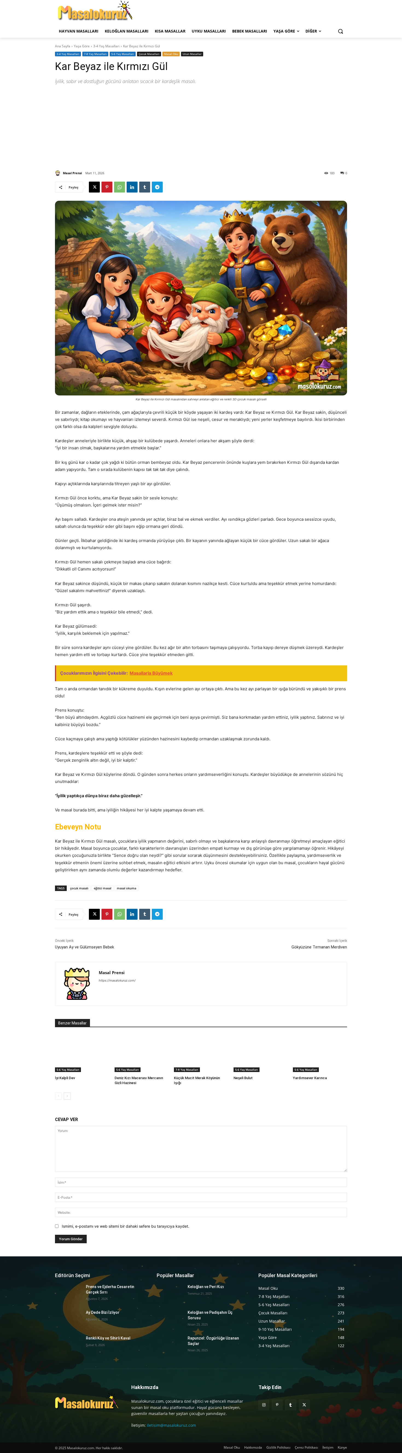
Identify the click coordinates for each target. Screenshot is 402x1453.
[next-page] (67, 1096)
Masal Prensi (72, 173)
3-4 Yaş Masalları (106, 46)
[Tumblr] (144, 187)
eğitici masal (102, 888)
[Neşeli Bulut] (261, 1053)
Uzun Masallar (192, 54)
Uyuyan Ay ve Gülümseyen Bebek (84, 947)
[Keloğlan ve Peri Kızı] (170, 1293)
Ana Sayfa (62, 46)
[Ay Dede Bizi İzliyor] (68, 1319)
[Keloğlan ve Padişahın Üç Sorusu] (170, 1319)
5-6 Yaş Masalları (122, 54)
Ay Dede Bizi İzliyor (103, 1312)
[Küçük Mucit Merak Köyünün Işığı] (201, 1053)
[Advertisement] (201, 126)
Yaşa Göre (82, 46)
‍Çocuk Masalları (149, 54)
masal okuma (126, 888)
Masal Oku (171, 54)
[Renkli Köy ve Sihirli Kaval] (68, 1345)
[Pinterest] (106, 187)
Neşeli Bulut (243, 1078)
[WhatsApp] (119, 187)
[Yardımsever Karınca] (320, 1053)
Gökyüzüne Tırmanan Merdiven (319, 947)
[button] (340, 31)
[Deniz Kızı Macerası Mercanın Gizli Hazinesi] (142, 1053)
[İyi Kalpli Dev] (82, 1053)
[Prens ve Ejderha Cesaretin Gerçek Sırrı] (68, 1293)
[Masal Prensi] (58, 173)
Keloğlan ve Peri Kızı (206, 1287)
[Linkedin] (132, 187)
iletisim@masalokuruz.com (171, 1425)
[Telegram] (157, 187)
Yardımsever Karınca (310, 1078)
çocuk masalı (79, 888)
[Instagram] (263, 1405)
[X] (94, 187)
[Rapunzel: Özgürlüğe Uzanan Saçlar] (170, 1345)
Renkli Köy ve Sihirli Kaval (108, 1338)
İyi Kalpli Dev (65, 1078)
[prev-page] (58, 1096)
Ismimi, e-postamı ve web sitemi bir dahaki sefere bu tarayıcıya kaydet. (125, 1226)
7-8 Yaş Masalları (95, 54)
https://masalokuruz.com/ (117, 980)
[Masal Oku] (95, 12)
